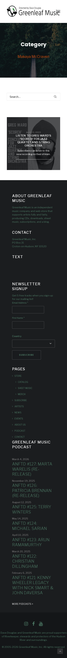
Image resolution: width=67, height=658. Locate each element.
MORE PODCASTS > (22, 604)
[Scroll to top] (60, 650)
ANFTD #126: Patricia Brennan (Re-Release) (32, 490)
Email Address (20, 303)
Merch (21, 394)
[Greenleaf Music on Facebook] (26, 624)
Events (19, 418)
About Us (20, 424)
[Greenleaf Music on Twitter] (33, 624)
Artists (19, 406)
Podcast (20, 430)
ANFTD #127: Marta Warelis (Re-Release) (32, 469)
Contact (20, 437)
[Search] (33, 97)
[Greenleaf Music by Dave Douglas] (33, 11)
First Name (18, 318)
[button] (58, 11)
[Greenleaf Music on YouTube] (41, 624)
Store (18, 376)
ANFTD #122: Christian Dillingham (25, 561)
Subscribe (21, 400)
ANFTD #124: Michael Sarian (29, 526)
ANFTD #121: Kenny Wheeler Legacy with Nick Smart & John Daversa (32, 585)
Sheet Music (25, 388)
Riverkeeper (12, 636)
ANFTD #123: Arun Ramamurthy (31, 542)
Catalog (23, 382)
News (18, 412)
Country (16, 336)
